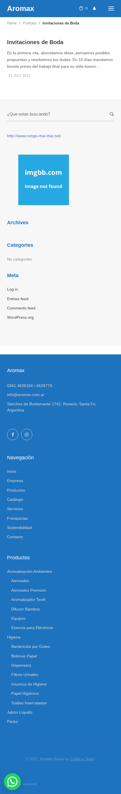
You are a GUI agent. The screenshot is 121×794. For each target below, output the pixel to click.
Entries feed (17, 299)
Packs (12, 721)
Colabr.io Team (82, 759)
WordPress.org (20, 317)
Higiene (14, 637)
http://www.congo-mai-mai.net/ (34, 136)
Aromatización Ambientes (29, 571)
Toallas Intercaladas (29, 703)
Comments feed (21, 308)
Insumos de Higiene (29, 684)
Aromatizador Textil (28, 599)
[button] (12, 781)
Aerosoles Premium (28, 590)
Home (12, 23)
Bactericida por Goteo (30, 646)
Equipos (18, 618)
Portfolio (29, 23)
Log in (12, 289)
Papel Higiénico (25, 693)
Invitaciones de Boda (35, 42)
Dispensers (21, 665)
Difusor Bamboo (25, 609)
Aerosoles (20, 580)
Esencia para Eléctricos (32, 627)
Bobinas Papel (24, 656)
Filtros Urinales (24, 674)
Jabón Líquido (19, 712)
